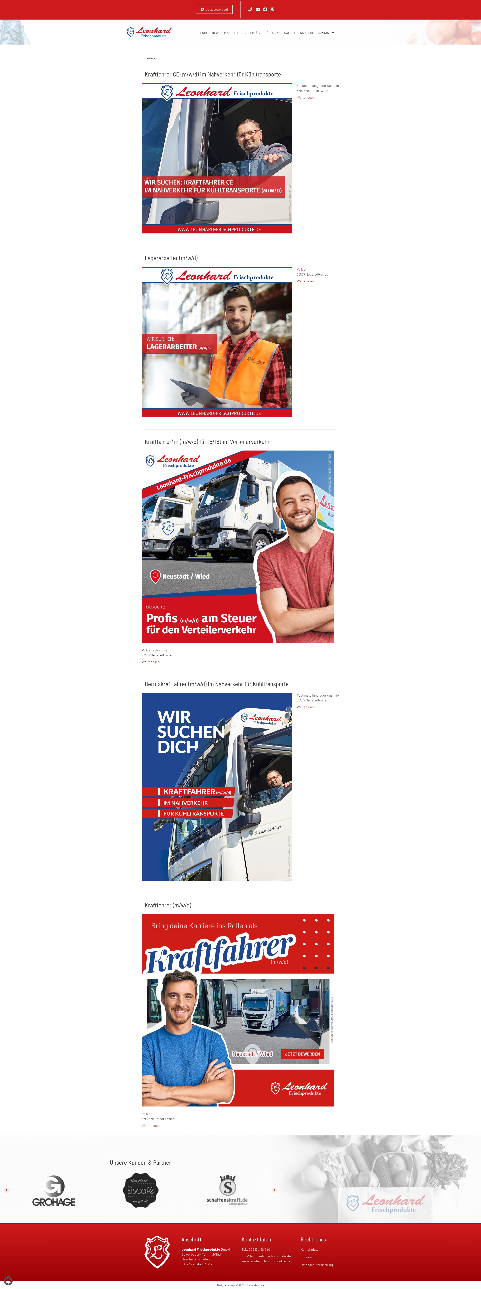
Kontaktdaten (311, 1249)
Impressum (309, 1257)
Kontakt (324, 32)
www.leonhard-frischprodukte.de (266, 1261)
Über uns (273, 32)
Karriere (307, 32)
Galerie (290, 32)
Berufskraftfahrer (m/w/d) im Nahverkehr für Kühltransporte (217, 684)
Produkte (231, 32)
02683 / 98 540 (259, 1249)
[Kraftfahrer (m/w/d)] (238, 1010)
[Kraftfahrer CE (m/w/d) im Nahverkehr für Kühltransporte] (217, 158)
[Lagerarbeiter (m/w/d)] (217, 341)
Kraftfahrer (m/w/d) (168, 905)
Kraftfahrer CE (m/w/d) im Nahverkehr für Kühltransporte (213, 74)
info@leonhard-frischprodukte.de (266, 1256)
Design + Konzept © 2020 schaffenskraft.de (240, 1285)
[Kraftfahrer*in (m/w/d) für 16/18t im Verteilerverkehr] (238, 546)
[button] (333, 33)
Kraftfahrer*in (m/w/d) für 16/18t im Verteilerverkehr (207, 441)
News (216, 32)
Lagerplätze (253, 32)
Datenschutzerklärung (317, 1265)
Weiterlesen (306, 97)
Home (204, 32)
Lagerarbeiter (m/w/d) (171, 257)
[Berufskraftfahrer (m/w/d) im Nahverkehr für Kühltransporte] (217, 786)
